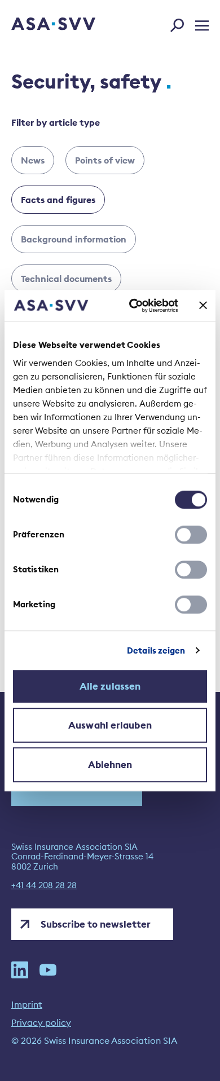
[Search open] (180, 23)
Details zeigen (156, 650)
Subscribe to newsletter (96, 924)
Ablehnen (110, 764)
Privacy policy (41, 1022)
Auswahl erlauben (110, 725)
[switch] (191, 535)
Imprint (26, 1004)
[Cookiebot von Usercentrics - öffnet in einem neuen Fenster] (133, 305)
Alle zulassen (110, 686)
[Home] (37, 24)
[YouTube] (47, 969)
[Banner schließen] (203, 306)
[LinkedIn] (19, 969)
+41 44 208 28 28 (44, 885)
